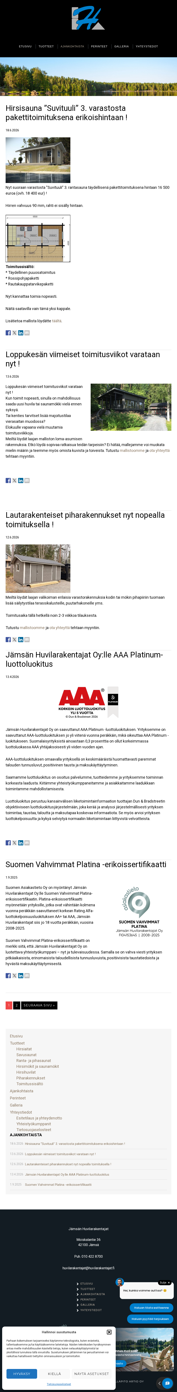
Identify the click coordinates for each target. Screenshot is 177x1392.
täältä (56, 321)
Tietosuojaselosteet (59, 1384)
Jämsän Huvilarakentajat (88, 19)
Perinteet (18, 1098)
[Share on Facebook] (8, 332)
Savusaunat (26, 1055)
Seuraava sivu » (39, 1005)
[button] (109, 1332)
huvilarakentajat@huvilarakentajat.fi (88, 1268)
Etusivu (16, 1036)
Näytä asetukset (91, 1374)
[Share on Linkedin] (20, 332)
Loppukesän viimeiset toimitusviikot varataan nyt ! (60, 1154)
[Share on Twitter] (14, 332)
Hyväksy (21, 1374)
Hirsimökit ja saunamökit (37, 1066)
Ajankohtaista (21, 1091)
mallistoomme (132, 450)
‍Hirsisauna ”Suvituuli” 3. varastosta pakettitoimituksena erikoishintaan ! (66, 113)
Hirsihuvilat (26, 1072)
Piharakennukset (30, 1078)
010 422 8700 (92, 1256)
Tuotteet (17, 1043)
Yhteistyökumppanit (33, 1124)
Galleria (16, 1105)
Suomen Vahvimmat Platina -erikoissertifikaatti (86, 864)
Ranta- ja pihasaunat (33, 1060)
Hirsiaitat (24, 1049)
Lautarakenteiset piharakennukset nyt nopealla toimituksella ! (68, 1164)
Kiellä (54, 1374)
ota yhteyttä (159, 450)
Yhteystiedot (21, 1112)
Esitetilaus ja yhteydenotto (39, 1118)
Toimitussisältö (29, 1084)
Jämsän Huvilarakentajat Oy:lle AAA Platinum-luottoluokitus (67, 1175)
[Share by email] (27, 332)
